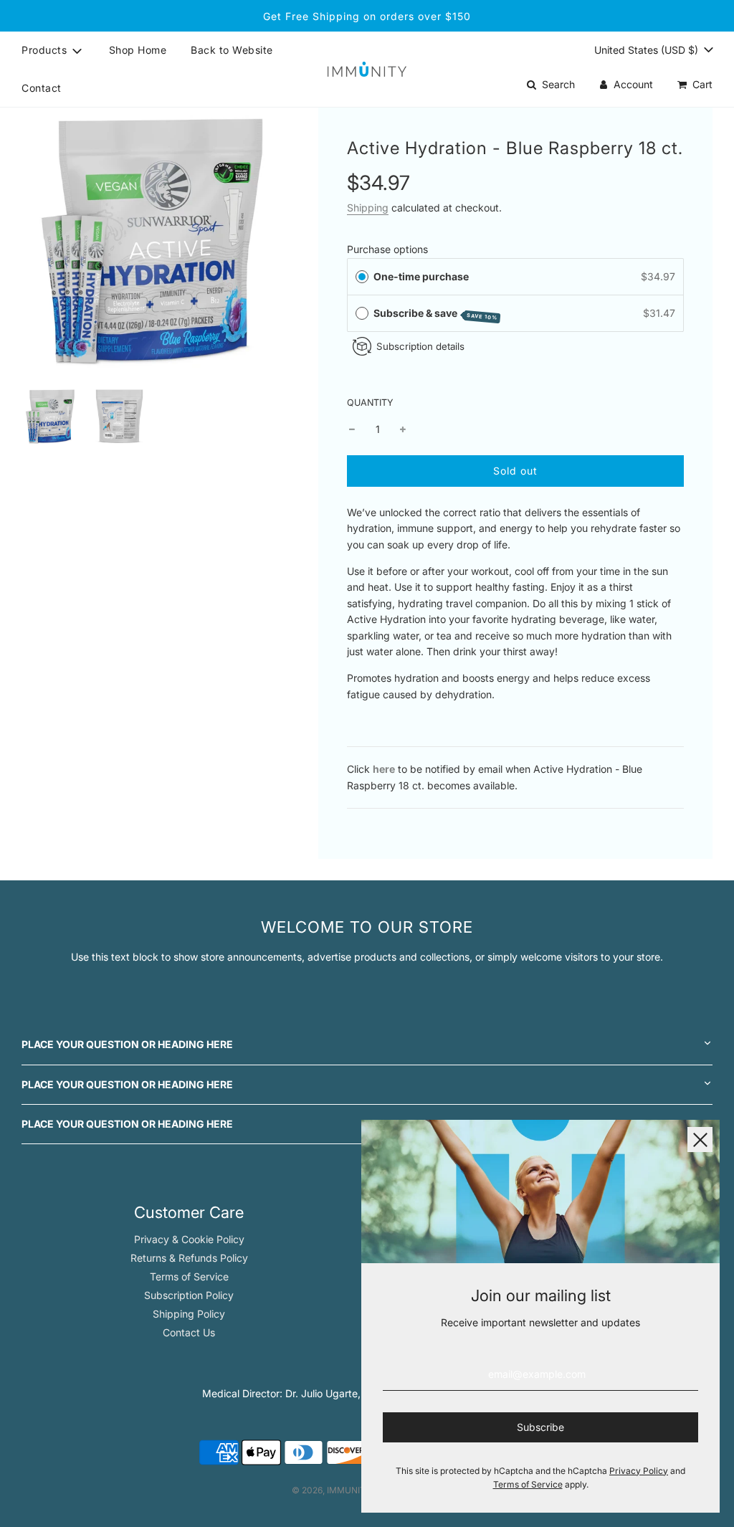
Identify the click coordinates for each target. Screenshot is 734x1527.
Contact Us (189, 1332)
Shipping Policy (189, 1314)
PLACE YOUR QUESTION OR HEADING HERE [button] (127, 1044)
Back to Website (232, 50)
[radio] (362, 277)
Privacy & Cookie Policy (189, 1239)
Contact (42, 88)
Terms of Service (189, 1276)
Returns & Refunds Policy (189, 1258)
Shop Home (138, 50)
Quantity (370, 402)
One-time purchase (421, 276)
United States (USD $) (647, 50)
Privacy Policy (638, 1470)
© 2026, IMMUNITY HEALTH (349, 1490)
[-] (352, 429)
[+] (403, 429)
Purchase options (387, 249)
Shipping (368, 207)
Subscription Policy (189, 1295)
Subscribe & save (435, 314)
